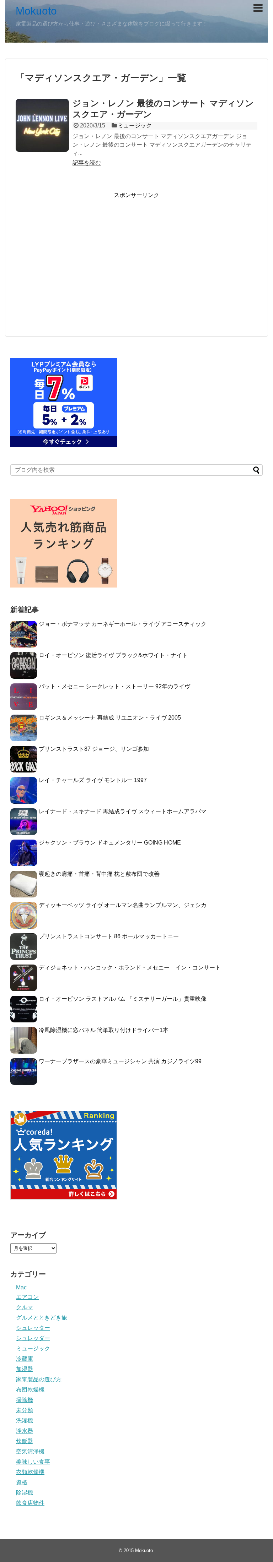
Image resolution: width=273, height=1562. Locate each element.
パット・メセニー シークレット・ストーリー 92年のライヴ (114, 686)
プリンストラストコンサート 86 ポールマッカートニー (109, 936)
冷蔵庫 (24, 1359)
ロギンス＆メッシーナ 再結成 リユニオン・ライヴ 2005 (110, 718)
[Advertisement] (136, 267)
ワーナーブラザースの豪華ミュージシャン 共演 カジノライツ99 (120, 1061)
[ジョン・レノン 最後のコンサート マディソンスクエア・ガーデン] (42, 125)
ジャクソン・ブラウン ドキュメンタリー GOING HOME (110, 843)
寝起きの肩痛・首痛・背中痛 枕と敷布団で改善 (99, 874)
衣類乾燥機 (30, 1472)
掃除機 (24, 1400)
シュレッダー (33, 1338)
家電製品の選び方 (38, 1379)
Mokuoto (36, 11)
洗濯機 (24, 1421)
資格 (21, 1482)
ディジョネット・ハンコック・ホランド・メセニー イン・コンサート (130, 968)
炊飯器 (24, 1441)
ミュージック (135, 125)
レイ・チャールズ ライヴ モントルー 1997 (93, 780)
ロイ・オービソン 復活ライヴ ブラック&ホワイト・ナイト (113, 655)
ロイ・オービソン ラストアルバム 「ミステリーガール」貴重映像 (123, 999)
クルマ (24, 1307)
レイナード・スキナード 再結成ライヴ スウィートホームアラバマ (123, 811)
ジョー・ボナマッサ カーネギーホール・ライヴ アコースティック (123, 624)
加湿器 (24, 1369)
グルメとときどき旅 (41, 1318)
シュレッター (33, 1328)
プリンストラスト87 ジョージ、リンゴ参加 (94, 749)
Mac (21, 1287)
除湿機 (24, 1493)
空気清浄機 (30, 1451)
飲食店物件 (30, 1503)
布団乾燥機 (30, 1390)
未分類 (24, 1410)
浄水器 (24, 1431)
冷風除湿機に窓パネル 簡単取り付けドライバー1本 (103, 1030)
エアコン (27, 1297)
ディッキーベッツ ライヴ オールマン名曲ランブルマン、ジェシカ (123, 905)
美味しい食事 (33, 1462)
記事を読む (87, 163)
